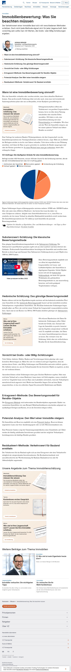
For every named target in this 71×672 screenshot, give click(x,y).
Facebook (15, 657)
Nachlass (28, 7)
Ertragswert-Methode (12, 402)
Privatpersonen (8, 613)
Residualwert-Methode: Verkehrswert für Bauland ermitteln (27, 82)
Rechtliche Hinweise (7, 662)
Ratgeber (6, 622)
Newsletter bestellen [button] (27, 227)
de (3, 652)
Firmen (5, 617)
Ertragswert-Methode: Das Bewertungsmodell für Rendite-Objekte (30, 73)
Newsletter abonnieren (9, 632)
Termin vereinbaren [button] (11, 517)
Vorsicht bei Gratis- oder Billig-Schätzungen (21, 68)
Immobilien (37, 7)
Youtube (4, 657)
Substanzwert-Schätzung (48, 244)
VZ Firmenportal (10, 648)
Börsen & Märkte (55, 2)
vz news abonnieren (8, 636)
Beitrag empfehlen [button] (22, 49)
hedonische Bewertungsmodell (30, 303)
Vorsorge (53, 7)
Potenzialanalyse (44, 122)
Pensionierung (7, 7)
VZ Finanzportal (44, 2)
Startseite (5, 601)
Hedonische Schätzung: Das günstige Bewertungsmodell (26, 64)
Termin (28, 2)
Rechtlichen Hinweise (22, 669)
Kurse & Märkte (9, 644)
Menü (66, 2)
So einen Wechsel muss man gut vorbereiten (39, 147)
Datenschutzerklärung (7, 664)
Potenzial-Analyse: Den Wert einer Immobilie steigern (25, 78)
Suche (23, 2)
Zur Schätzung (9, 343)
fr (8, 652)
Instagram (21, 657)
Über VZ (5, 626)
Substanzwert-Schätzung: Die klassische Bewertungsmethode (28, 59)
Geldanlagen (18, 7)
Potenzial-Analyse (43, 422)
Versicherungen (63, 7)
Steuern (45, 7)
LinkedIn (9, 657)
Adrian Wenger (20, 42)
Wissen (34, 2)
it (13, 652)
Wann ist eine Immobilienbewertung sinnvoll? (22, 55)
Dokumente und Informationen (9, 666)
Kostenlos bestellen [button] (11, 131)
